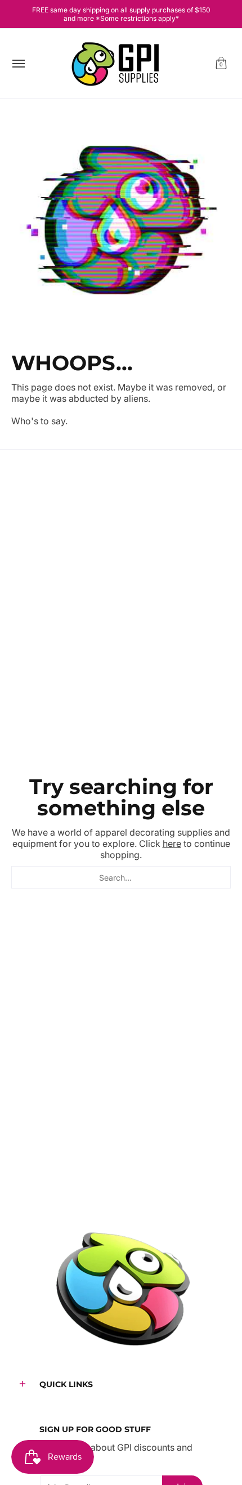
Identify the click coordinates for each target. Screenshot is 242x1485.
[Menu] (18, 63)
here (172, 843)
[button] (221, 63)
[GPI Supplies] (118, 63)
